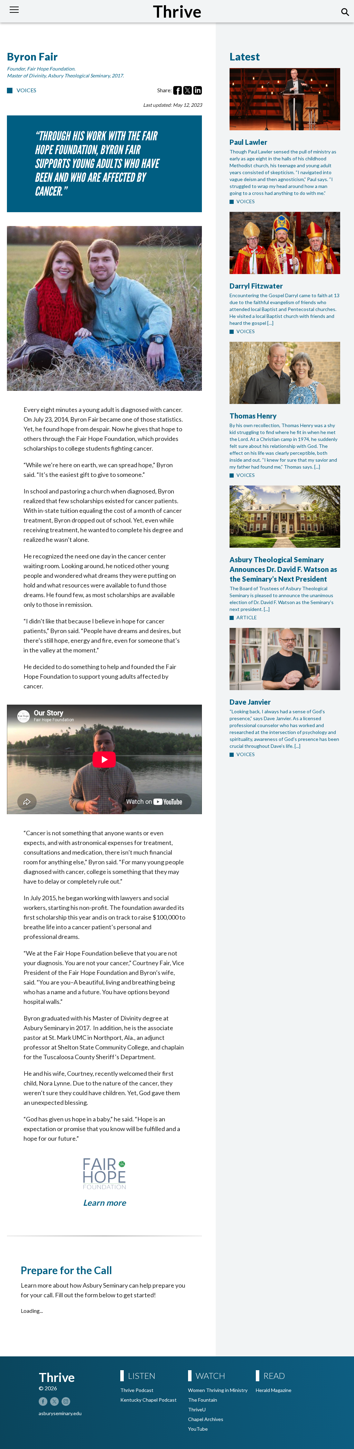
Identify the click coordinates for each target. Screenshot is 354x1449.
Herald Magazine (273, 1390)
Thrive (177, 11)
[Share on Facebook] (177, 90)
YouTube (198, 1429)
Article (246, 617)
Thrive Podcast (136, 1390)
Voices (26, 90)
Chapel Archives (205, 1419)
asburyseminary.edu (60, 1413)
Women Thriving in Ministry (218, 1390)
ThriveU (197, 1409)
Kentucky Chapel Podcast (148, 1400)
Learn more (104, 1202)
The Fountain (202, 1400)
